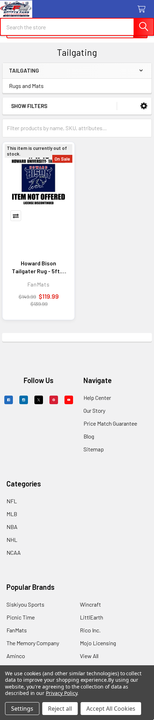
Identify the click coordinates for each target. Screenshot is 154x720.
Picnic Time (20, 617)
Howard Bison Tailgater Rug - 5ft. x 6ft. (38, 267)
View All (89, 655)
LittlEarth (91, 617)
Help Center (97, 397)
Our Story (94, 410)
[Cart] (143, 9)
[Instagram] (23, 400)
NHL (11, 539)
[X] (38, 400)
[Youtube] (68, 400)
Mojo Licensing (98, 643)
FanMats (16, 630)
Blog (88, 436)
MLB (11, 513)
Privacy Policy (61, 693)
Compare (15, 215)
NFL (11, 501)
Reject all (60, 708)
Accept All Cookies (110, 708)
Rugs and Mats (26, 85)
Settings (22, 708)
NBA (12, 526)
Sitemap (93, 449)
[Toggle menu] (10, 10)
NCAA (13, 552)
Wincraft (90, 604)
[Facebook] (8, 400)
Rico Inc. (90, 630)
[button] (143, 106)
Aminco (15, 655)
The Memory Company (32, 643)
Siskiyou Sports (25, 604)
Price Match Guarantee (110, 423)
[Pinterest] (53, 400)
